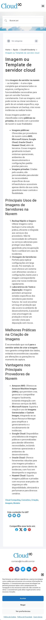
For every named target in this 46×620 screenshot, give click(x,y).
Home (7, 50)
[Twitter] (23, 569)
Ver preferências (23, 611)
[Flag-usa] (11, 569)
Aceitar (23, 598)
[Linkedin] (29, 569)
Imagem (9, 503)
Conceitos (26, 500)
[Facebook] (17, 569)
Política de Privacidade (24, 617)
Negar (23, 605)
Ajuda (15, 50)
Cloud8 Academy (28, 50)
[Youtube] (34, 569)
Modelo (16, 503)
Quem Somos (37, 617)
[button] (42, 574)
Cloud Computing (13, 500)
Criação (34, 500)
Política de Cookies (10, 617)
